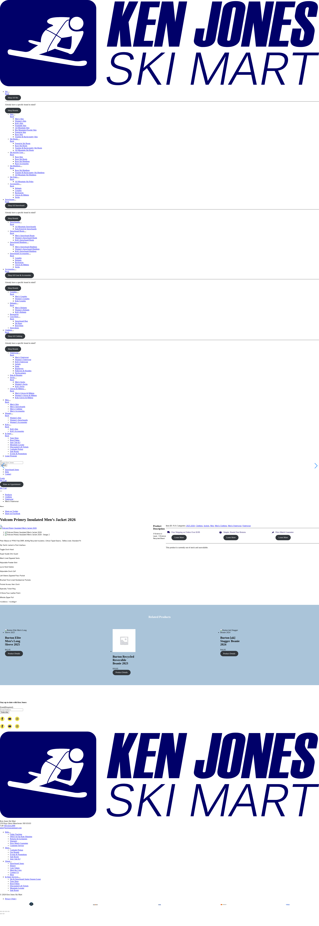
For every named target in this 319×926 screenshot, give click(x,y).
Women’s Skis (20, 121)
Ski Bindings (15, 166)
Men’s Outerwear (22, 357)
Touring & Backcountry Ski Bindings (29, 173)
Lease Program (11, 456)
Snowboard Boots (17, 231)
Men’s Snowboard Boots (25, 236)
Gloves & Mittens (22, 195)
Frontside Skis (20, 125)
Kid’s (7, 424)
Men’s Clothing (16, 409)
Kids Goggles (20, 301)
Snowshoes (14, 328)
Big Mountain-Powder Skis (26, 130)
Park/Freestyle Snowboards (26, 229)
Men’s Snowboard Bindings (26, 247)
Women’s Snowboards (19, 420)
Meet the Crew (16, 870)
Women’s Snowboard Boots (26, 238)
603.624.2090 (9, 826)
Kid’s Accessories (17, 431)
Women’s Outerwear (23, 359)
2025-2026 (190, 526)
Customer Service (17, 845)
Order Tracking (16, 834)
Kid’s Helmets (20, 312)
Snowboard (9, 199)
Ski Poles (13, 177)
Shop (7, 848)
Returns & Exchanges (18, 839)
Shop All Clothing (15, 336)
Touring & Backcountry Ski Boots (28, 148)
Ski (6, 91)
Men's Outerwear (234, 526)
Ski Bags (18, 323)
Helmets (18, 188)
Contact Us (14, 872)
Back (7, 94)
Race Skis (19, 134)
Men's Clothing (221, 526)
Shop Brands (13, 110)
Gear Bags (14, 317)
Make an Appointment (11, 484)
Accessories (14, 184)
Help (7, 472)
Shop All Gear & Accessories (19, 275)
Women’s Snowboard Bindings (27, 249)
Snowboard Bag (21, 321)
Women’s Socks (21, 384)
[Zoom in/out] (1, 911)
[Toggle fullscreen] (3, 911)
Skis (11, 114)
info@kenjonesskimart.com (11, 828)
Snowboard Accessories (19, 253)
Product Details (14, 654)
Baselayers (19, 368)
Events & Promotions (18, 454)
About (7, 861)
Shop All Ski (13, 98)
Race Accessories (22, 164)
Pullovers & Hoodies (23, 371)
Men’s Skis (19, 119)
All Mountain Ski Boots (24, 150)
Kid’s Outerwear (21, 362)
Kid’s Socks (19, 386)
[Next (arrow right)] (3, 913)
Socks (17, 197)
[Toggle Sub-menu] (9, 92)
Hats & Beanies (16, 375)
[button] (1, 526)
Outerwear (14, 353)
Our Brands (14, 852)
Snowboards (15, 222)
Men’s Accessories (17, 411)
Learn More (179, 537)
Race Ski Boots (21, 146)
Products (8, 495)
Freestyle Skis (20, 132)
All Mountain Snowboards (25, 227)
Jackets (18, 364)
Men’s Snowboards (17, 407)
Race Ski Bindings (22, 161)
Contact (8, 474)
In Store (8, 433)
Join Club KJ (15, 442)
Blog (12, 875)
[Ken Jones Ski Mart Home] (159, 87)
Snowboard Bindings (18, 242)
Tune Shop (14, 438)
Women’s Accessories (18, 422)
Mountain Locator (17, 445)
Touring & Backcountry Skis (26, 137)
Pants (17, 366)
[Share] (6, 911)
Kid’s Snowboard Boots (24, 240)
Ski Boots (14, 139)
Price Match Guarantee (19, 843)
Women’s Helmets (22, 310)
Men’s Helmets (21, 308)
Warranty (13, 841)
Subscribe (4, 712)
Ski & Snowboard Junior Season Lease (25, 879)
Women (8, 413)
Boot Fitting (14, 440)
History (13, 866)
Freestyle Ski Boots (22, 143)
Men (7, 400)
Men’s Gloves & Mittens (24, 393)
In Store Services (11, 877)
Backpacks (19, 193)
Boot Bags (19, 326)
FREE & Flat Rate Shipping (21, 837)
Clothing (8, 330)
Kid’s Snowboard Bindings (25, 251)
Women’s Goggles (22, 299)
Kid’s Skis (19, 123)
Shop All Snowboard (16, 205)
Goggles (18, 190)
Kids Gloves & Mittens (24, 398)
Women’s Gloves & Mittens (26, 395)
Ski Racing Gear (16, 152)
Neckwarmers (20, 373)
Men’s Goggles (21, 296)
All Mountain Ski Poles (24, 181)
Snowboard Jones (12, 470)
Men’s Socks (20, 382)
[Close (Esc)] (8, 911)
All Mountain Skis (22, 128)
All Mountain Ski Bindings (25, 175)
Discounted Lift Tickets (19, 447)
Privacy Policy (10, 899)
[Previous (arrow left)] (1, 913)
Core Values (15, 868)
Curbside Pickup (16, 449)
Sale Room (14, 451)
